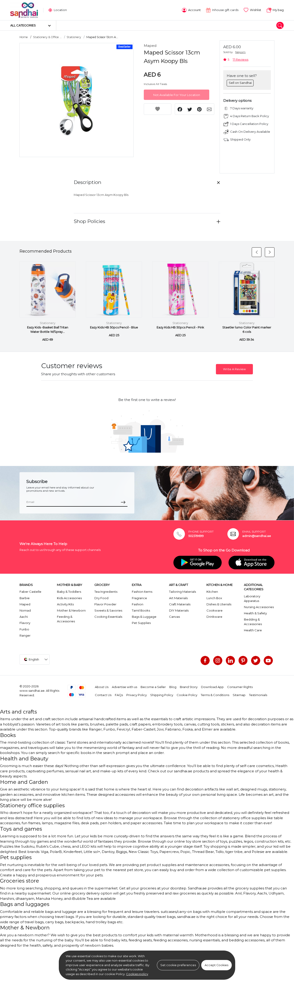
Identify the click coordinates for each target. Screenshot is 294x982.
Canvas (174, 616)
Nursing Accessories (259, 607)
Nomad (25, 610)
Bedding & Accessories (253, 622)
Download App (212, 687)
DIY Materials (179, 610)
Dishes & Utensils (218, 604)
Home (24, 37)
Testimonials (258, 695)
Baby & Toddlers (69, 591)
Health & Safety (255, 613)
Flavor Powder (105, 604)
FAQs (119, 695)
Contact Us (103, 695)
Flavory (25, 623)
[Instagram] (217, 660)
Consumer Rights (240, 687)
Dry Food (101, 598)
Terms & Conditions (215, 695)
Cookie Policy (187, 695)
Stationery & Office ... (47, 37)
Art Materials (178, 598)
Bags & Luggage (144, 616)
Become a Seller (153, 687)
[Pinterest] (243, 660)
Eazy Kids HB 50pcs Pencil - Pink (180, 327)
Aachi (24, 616)
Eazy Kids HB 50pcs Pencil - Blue (114, 327)
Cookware (214, 610)
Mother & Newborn (71, 610)
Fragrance (139, 598)
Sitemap (239, 695)
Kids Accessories (69, 598)
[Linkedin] (230, 660)
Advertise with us (124, 687)
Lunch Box (214, 598)
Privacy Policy (136, 695)
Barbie (25, 598)
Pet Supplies (141, 623)
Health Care (253, 630)
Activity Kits (65, 604)
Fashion (137, 604)
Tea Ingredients (105, 591)
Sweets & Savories (108, 610)
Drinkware (214, 616)
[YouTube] (268, 660)
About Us (101, 687)
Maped (150, 45)
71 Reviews (240, 59)
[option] (76, 100)
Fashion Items (142, 591)
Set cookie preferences (178, 965)
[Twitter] (255, 660)
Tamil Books (141, 610)
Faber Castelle (30, 591)
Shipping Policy (161, 695)
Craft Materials (179, 604)
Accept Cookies (216, 965)
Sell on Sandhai (240, 83)
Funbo (24, 629)
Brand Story (189, 687)
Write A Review (234, 369)
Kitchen (212, 591)
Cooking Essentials (108, 616)
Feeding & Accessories (66, 619)
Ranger (25, 635)
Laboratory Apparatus (252, 598)
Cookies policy (137, 974)
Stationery (74, 37)
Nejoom (240, 52)
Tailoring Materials (182, 591)
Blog (172, 687)
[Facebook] (205, 660)
